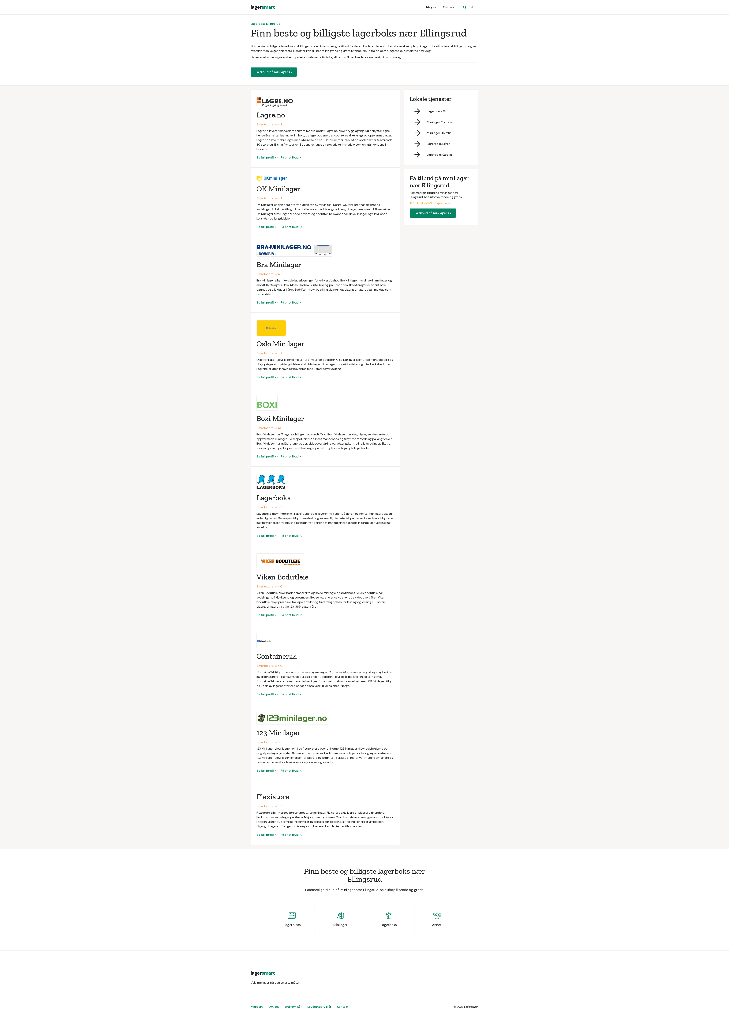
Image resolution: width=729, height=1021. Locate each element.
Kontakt (342, 1007)
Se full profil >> (267, 157)
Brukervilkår (293, 1007)
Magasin (432, 7)
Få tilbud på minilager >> (274, 72)
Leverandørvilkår (319, 1007)
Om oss (448, 7)
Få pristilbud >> (292, 157)
